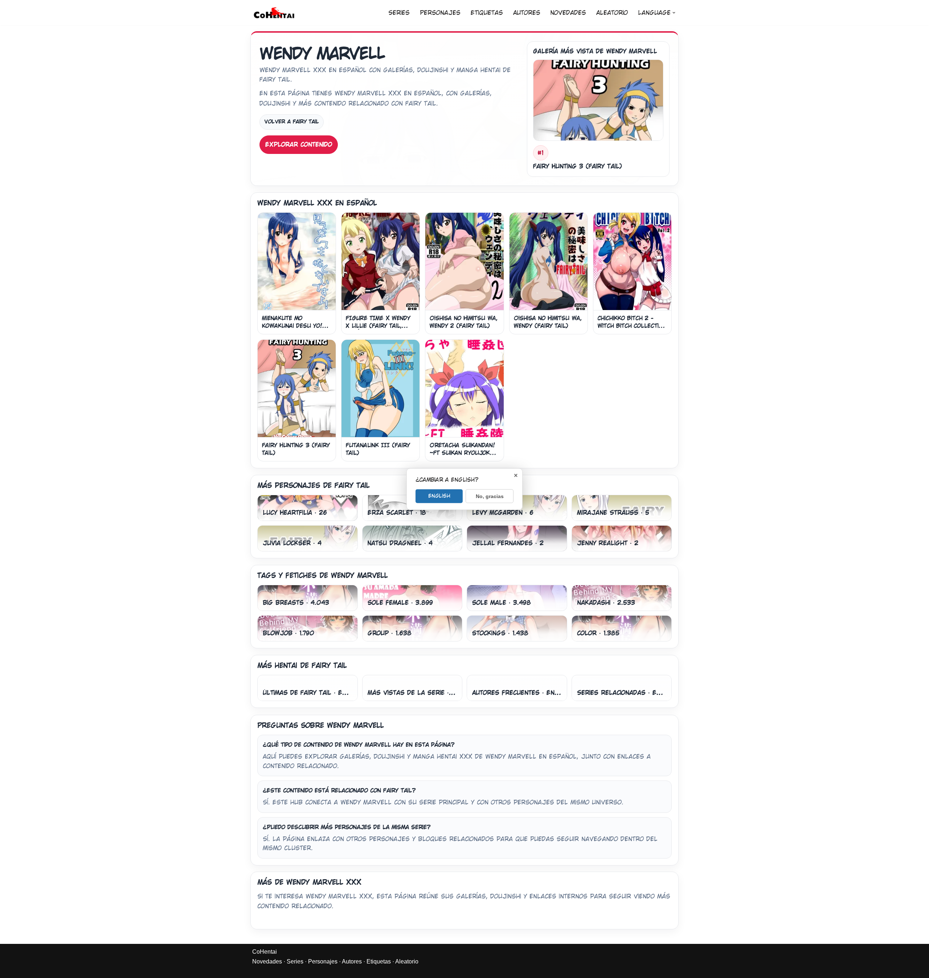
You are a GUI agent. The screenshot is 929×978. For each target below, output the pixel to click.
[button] (673, 12)
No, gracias (490, 496)
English (439, 495)
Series (399, 13)
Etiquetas (487, 13)
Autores (526, 13)
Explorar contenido (298, 145)
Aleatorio (612, 13)
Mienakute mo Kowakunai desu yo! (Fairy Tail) (292, 325)
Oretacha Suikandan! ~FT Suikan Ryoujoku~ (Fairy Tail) (464, 452)
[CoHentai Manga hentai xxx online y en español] (274, 13)
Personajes (440, 13)
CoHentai (264, 952)
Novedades (568, 13)
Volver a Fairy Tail (291, 122)
